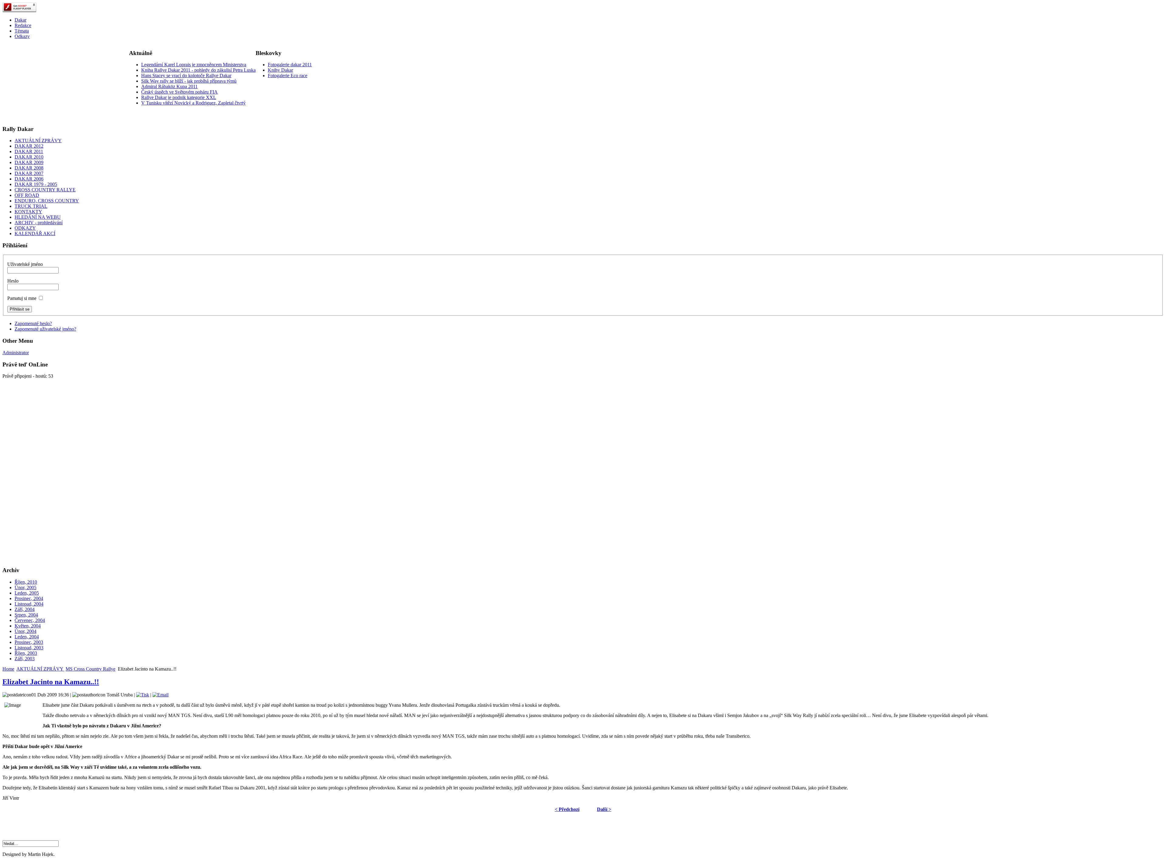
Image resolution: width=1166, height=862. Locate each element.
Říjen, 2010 (26, 582)
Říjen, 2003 (26, 653)
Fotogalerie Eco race (287, 75)
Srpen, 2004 (26, 614)
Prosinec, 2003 (29, 642)
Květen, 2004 (28, 625)
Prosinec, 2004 (29, 598)
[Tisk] (142, 694)
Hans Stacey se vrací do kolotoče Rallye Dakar (186, 75)
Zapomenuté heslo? (33, 323)
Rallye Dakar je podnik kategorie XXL (178, 97)
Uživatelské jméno (25, 264)
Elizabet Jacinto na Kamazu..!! (50, 682)
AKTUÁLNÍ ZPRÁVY (40, 668)
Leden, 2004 (27, 636)
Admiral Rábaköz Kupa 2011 (169, 86)
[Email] (160, 694)
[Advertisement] (48, 82)
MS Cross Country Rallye (90, 668)
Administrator (15, 352)
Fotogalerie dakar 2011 (290, 64)
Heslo (13, 280)
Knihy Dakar (280, 70)
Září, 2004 (25, 609)
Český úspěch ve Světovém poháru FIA (179, 91)
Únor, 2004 (25, 631)
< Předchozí (567, 809)
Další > (604, 809)
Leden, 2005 (27, 593)
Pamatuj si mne (21, 298)
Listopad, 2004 (29, 603)
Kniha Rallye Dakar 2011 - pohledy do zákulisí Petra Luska (198, 70)
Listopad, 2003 (29, 647)
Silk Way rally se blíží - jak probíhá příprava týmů (189, 81)
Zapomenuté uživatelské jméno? (45, 328)
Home (8, 668)
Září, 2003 (25, 658)
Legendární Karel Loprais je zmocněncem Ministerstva (193, 64)
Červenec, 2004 (30, 620)
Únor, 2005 (25, 587)
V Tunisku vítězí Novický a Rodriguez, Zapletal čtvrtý (193, 102)
